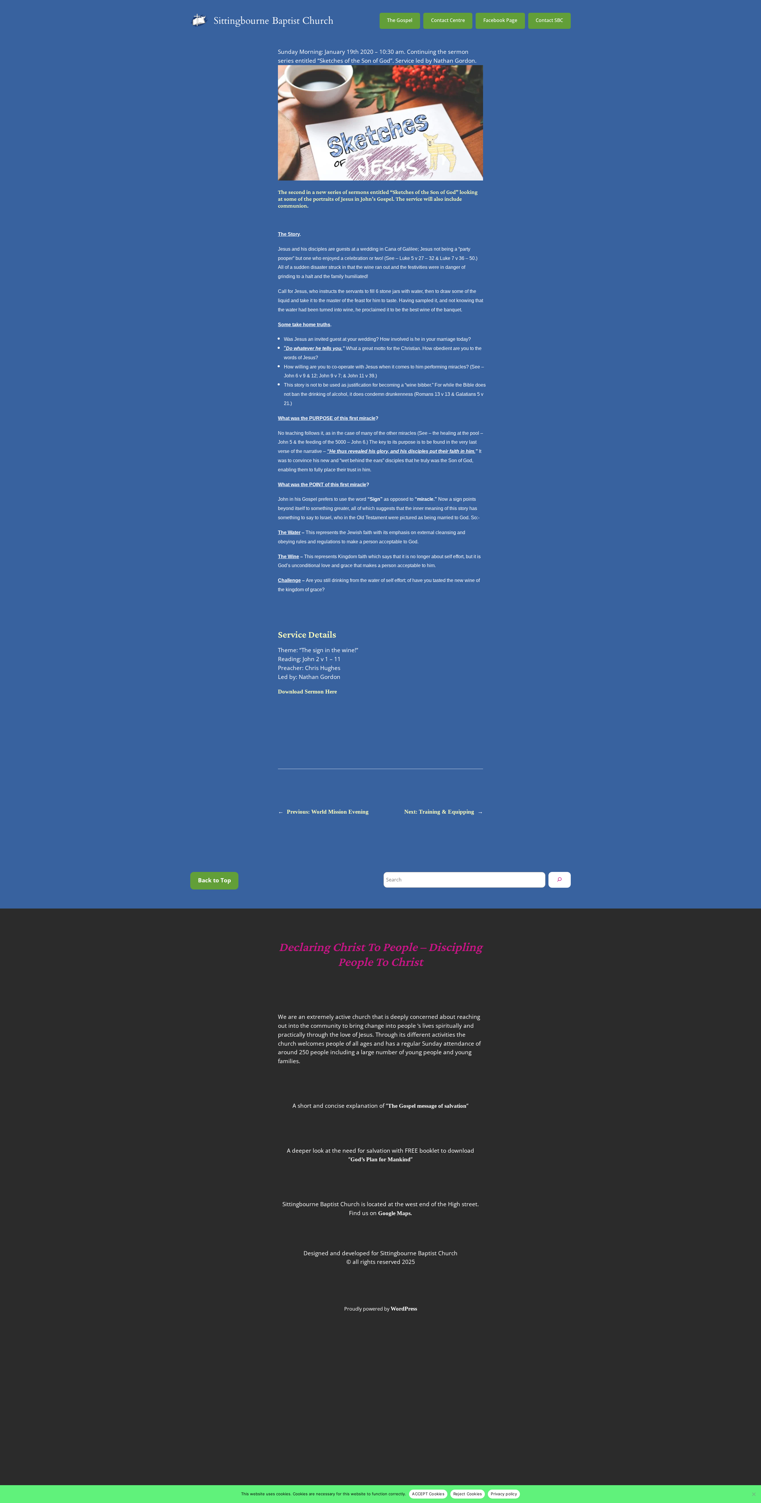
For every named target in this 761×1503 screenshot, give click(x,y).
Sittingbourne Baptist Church (274, 20)
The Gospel (399, 20)
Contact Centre (448, 20)
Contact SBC (549, 20)
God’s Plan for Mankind (380, 1159)
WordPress (404, 1309)
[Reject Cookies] (754, 1494)
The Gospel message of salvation (427, 1106)
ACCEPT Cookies (428, 1493)
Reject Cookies (467, 1493)
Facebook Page (500, 20)
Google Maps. (395, 1213)
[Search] (559, 879)
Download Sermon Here (307, 691)
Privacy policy (504, 1493)
